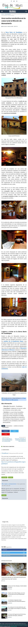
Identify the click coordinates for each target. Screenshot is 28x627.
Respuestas (5, 480)
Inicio (2, 14)
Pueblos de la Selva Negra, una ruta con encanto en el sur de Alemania (16, 593)
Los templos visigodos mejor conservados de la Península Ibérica (16, 600)
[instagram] (17, 1)
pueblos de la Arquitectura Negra (13, 341)
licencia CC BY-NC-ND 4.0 (6, 625)
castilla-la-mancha (18, 425)
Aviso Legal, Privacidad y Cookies (19, 625)
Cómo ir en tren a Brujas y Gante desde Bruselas (17, 586)
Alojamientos (9, 425)
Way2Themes (14, 626)
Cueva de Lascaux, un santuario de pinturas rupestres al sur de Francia (13, 578)
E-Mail (5, 434)
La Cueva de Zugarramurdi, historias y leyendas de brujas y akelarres (17, 615)
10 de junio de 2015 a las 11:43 (16, 453)
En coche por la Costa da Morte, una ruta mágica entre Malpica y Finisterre (17, 607)
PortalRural (5, 453)
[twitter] (14, 1)
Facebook (6, 431)
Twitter (14, 431)
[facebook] (11, 1)
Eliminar (10, 477)
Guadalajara (8, 14)
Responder (4, 477)
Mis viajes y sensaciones (7, 26)
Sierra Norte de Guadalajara (14, 32)
